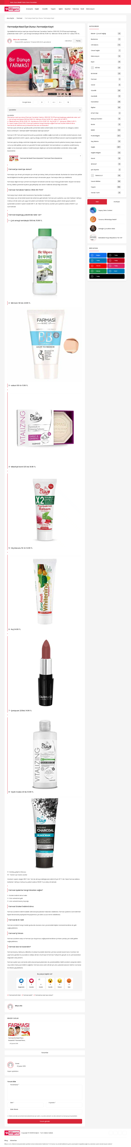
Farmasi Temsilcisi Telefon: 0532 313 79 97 (40, 117)
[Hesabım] (123, 9)
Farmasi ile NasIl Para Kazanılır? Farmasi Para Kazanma (41, 158)
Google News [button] (26, 101)
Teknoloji (75, 9)
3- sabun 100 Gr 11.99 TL (59, 119)
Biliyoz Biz (16, 40)
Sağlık (37, 9)
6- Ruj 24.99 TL (53, 121)
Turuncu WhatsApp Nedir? (107, 219)
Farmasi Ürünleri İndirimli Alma (65, 123)
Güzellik (45, 9)
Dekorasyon (90, 9)
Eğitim (61, 9)
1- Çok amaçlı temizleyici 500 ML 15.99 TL (20, 119)
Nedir (82, 9)
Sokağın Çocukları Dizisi (106, 229)
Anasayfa (29, 9)
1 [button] (47, 101)
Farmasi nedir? (28, 995)
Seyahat (67, 9)
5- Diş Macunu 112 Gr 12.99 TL (38, 121)
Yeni (97, 202)
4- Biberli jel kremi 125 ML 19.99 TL (18, 121)
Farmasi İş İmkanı (25, 125)
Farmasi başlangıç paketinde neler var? (67, 117)
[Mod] (125, 9)
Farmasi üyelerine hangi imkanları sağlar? (41, 123)
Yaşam (53, 9)
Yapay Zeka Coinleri (105, 210)
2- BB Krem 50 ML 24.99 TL (43, 119)
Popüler (117, 202)
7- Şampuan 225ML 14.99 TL (67, 121)
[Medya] (111, 1133)
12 (67, 101)
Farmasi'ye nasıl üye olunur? (44, 995)
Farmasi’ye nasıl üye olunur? (16, 117)
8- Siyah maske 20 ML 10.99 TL (17, 123)
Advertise (13, 1140)
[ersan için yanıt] (20, 1064)
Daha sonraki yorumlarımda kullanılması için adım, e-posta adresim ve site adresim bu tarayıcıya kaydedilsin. (43, 1116)
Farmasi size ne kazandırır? (40, 125)
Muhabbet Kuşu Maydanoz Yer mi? (110, 238)
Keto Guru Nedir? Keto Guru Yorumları (23, 2)
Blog (6, 1140)
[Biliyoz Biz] (12, 9)
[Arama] (120, 9)
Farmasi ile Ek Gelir (13, 125)
